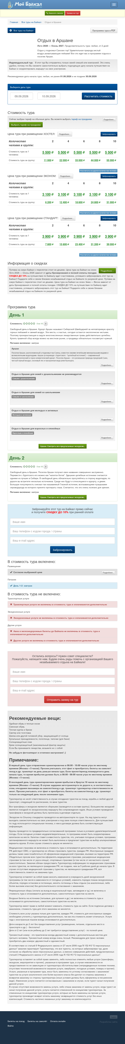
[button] (45, 323)
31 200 (94, 244)
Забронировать (109, 134)
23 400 (79, 244)
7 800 (48, 244)
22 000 (63, 160)
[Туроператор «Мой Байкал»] (24, 4)
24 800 (94, 202)
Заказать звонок (55, 13)
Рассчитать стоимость (98, 96)
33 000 (79, 160)
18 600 (79, 202)
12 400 (63, 202)
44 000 (94, 160)
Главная (14, 22)
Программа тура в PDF (103, 30)
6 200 (48, 202)
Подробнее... (109, 119)
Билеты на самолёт (37, 1021)
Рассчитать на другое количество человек (98, 170)
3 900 (46, 236)
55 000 (110, 160)
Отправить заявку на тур (62, 699)
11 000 (47, 160)
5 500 (46, 152)
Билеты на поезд (16, 1021)
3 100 (46, 194)
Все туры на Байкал (31, 22)
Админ (113, 1017)
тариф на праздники (81, 119)
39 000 (110, 244)
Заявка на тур (73, 13)
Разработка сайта (108, 1021)
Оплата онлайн (58, 1021)
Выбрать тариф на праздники (26, 124)
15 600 (63, 244)
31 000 (110, 202)
